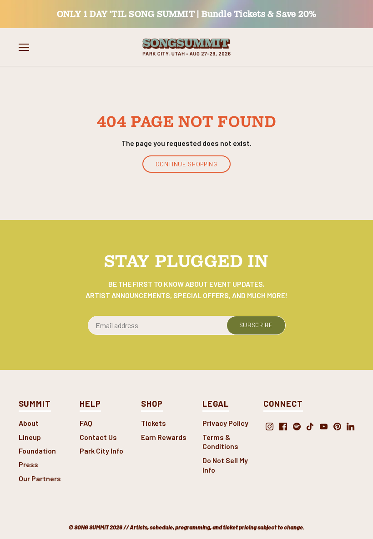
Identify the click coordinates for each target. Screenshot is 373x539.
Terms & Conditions (220, 442)
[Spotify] (297, 426)
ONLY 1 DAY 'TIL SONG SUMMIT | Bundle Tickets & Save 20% (187, 14)
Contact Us (98, 437)
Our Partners (40, 478)
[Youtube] (324, 426)
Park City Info (101, 450)
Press (28, 464)
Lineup (30, 437)
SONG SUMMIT (91, 527)
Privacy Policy (225, 423)
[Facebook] (283, 426)
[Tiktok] (310, 426)
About (29, 423)
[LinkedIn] (350, 426)
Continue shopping (186, 164)
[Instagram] (269, 426)
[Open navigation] (24, 47)
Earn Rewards (163, 437)
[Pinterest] (337, 426)
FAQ (86, 423)
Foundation (37, 450)
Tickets (153, 423)
